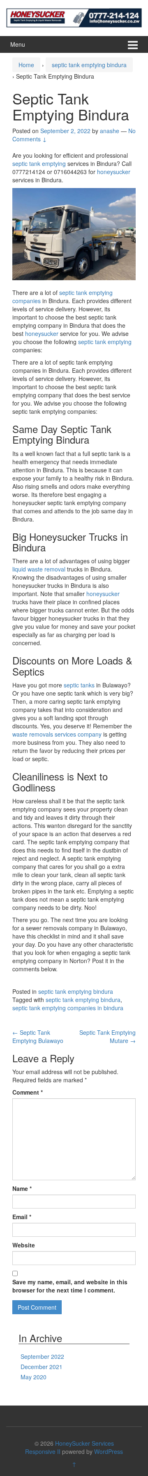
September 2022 (42, 1356)
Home (26, 65)
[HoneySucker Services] (74, 17)
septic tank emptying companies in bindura (67, 1008)
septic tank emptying (39, 163)
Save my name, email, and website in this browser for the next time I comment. (69, 1286)
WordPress (108, 1451)
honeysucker (113, 172)
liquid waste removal (38, 569)
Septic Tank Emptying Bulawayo (37, 1036)
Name (22, 1188)
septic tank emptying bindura (89, 65)
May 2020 (33, 1377)
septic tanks (79, 685)
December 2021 (41, 1367)
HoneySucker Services (84, 1443)
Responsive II (42, 1451)
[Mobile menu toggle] (133, 44)
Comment (27, 1092)
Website (23, 1245)
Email (21, 1217)
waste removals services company (57, 734)
